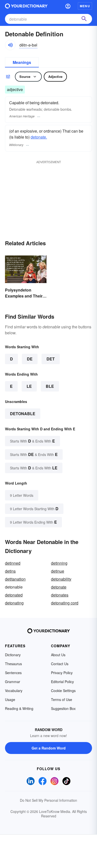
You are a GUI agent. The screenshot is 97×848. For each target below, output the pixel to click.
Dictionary (13, 654)
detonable (22, 413)
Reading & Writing (19, 708)
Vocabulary (13, 690)
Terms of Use (61, 699)
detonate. (39, 137)
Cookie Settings (63, 690)
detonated (14, 595)
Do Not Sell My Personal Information (48, 800)
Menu (85, 6)
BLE (50, 386)
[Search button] (84, 18)
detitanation (15, 579)
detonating (14, 603)
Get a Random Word (49, 748)
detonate (58, 587)
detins (10, 571)
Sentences (13, 672)
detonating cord (64, 603)
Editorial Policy (62, 681)
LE (29, 386)
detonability (61, 579)
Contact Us (59, 663)
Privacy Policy (62, 672)
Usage (10, 699)
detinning (59, 563)
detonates (59, 595)
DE (30, 359)
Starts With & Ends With (32, 441)
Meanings (22, 62)
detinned (12, 563)
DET (51, 359)
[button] (68, 6)
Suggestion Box (63, 708)
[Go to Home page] (26, 6)
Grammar (12, 681)
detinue (57, 571)
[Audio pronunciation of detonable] (10, 45)
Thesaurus (13, 663)
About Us (58, 654)
